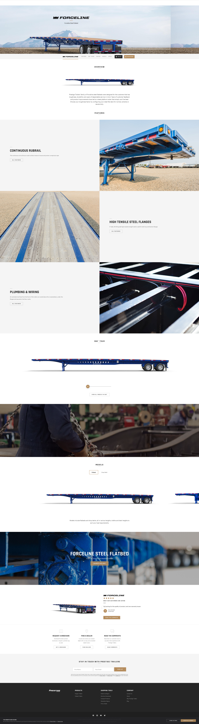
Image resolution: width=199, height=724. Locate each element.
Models (104, 56)
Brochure (130, 56)
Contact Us (118, 675)
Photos (98, 56)
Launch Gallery (99, 563)
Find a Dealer (104, 703)
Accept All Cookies (188, 720)
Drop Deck (104, 472)
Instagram (97, 715)
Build (119, 56)
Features (83, 56)
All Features (16, 160)
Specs (110, 56)
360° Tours (91, 56)
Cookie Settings (173, 720)
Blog (128, 701)
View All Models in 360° (99, 394)
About (128, 696)
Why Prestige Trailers (132, 698)
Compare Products (105, 698)
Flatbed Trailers (78, 696)
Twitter (104, 715)
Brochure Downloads (106, 696)
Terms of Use (60, 721)
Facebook (93, 715)
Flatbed (94, 472)
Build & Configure (105, 693)
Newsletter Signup (105, 701)
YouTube (101, 715)
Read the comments (111, 617)
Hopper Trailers (78, 693)
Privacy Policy (53, 721)
